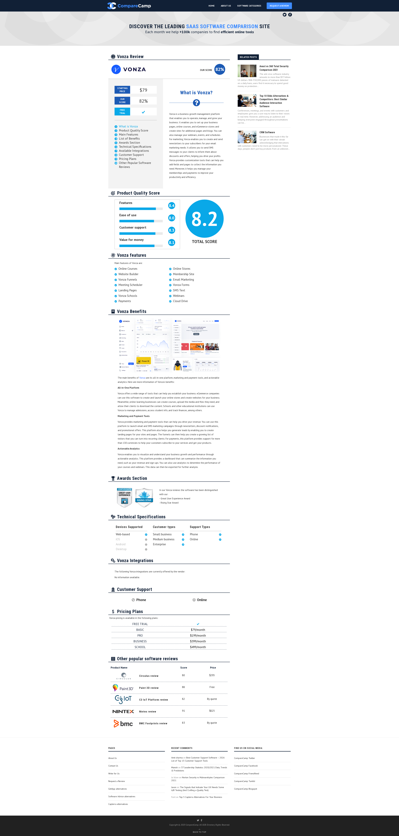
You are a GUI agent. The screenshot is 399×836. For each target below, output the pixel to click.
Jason (173, 787)
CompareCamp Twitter (244, 758)
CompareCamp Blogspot (245, 788)
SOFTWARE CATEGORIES (249, 5)
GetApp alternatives (117, 788)
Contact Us (113, 765)
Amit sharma (177, 757)
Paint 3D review (149, 687)
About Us (112, 758)
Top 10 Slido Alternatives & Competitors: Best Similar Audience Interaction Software (274, 101)
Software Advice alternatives (121, 796)
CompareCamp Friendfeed (246, 773)
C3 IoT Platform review (153, 699)
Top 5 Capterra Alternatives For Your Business (200, 797)
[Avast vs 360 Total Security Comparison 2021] (247, 71)
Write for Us (114, 773)
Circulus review (149, 675)
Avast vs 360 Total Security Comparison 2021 (274, 68)
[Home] (129, 5)
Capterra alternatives (118, 804)
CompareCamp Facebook (246, 765)
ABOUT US (226, 5)
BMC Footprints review (153, 723)
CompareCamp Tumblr (244, 781)
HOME (212, 5)
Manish (174, 767)
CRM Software (267, 132)
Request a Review (116, 781)
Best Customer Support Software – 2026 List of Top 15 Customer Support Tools (198, 759)
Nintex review (147, 711)
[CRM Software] (247, 137)
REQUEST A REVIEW (279, 5)
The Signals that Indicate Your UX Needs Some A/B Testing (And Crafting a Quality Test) (197, 789)
